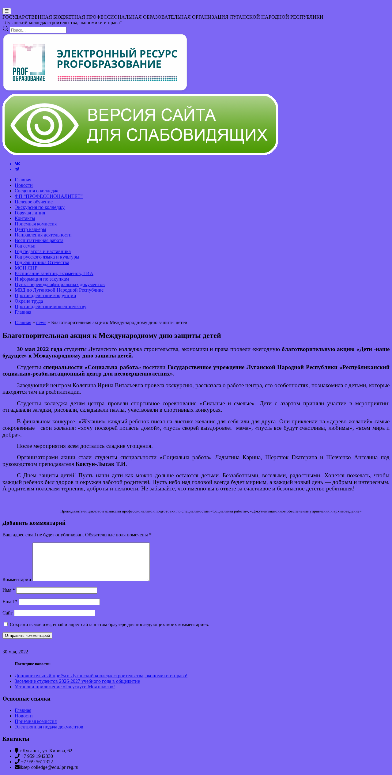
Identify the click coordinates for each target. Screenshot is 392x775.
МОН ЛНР (26, 267)
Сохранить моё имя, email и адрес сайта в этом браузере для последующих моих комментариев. (109, 624)
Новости (24, 185)
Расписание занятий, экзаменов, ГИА (54, 273)
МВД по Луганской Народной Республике (59, 290)
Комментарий (16, 579)
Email (9, 601)
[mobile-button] (6, 11)
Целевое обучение (34, 201)
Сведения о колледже (37, 190)
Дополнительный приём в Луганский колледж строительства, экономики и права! (101, 675)
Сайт (7, 612)
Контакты (25, 218)
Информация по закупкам (42, 279)
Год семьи (25, 245)
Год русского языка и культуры (47, 256)
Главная (23, 179)
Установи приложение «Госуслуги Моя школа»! (65, 686)
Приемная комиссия (36, 223)
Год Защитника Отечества (42, 262)
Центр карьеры (30, 229)
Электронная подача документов (49, 726)
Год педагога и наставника (43, 251)
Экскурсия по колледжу (40, 207)
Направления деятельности (43, 234)
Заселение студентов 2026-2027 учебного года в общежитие (77, 681)
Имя (8, 590)
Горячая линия (30, 212)
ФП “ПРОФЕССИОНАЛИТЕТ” (49, 196)
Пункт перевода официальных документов (60, 284)
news (41, 322)
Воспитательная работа (39, 240)
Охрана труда (29, 301)
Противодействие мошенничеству (50, 306)
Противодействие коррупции (45, 295)
